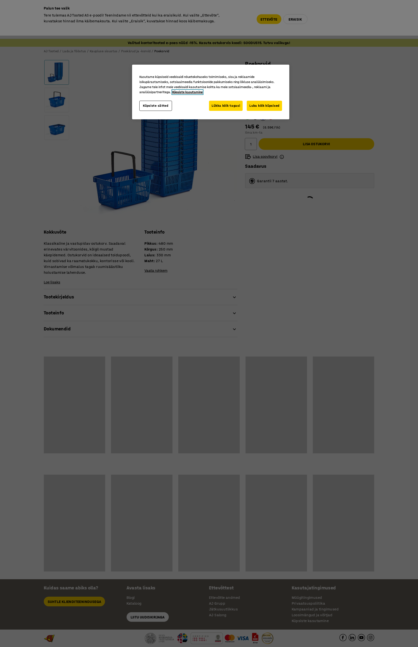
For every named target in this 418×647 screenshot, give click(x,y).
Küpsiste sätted (155, 106)
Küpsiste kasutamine (187, 92)
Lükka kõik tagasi (226, 106)
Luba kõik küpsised (264, 106)
